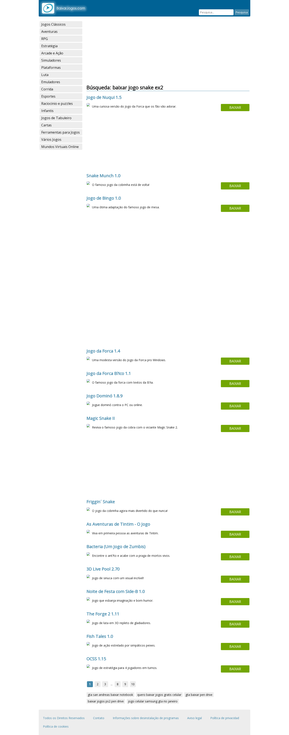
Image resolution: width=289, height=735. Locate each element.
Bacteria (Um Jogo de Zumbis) (116, 546)
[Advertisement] (168, 50)
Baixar (235, 107)
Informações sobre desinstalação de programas (146, 718)
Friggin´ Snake (101, 501)
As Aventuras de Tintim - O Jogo (118, 524)
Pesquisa (242, 12)
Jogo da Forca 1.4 (103, 351)
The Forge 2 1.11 (103, 614)
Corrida (47, 89)
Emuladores (50, 82)
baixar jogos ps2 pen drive (106, 701)
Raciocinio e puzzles (57, 103)
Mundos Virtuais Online (60, 146)
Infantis (47, 110)
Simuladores (51, 60)
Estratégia (49, 46)
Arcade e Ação (52, 53)
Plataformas (51, 67)
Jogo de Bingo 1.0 (104, 198)
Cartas (46, 125)
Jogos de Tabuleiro (56, 118)
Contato (98, 718)
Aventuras (49, 31)
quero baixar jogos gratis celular (159, 695)
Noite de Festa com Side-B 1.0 (116, 591)
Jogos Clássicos (53, 24)
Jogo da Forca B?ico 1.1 (109, 373)
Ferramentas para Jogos (60, 132)
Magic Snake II (101, 418)
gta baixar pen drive (199, 695)
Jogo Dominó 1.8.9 (104, 396)
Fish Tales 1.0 (100, 636)
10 (133, 684)
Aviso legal (194, 718)
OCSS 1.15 (96, 659)
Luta (44, 74)
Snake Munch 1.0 (103, 175)
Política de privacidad (224, 718)
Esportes (48, 96)
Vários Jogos (51, 139)
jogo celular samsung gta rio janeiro (153, 701)
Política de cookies (56, 726)
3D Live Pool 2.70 (103, 569)
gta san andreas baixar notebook (110, 695)
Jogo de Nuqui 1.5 (104, 97)
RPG (44, 38)
